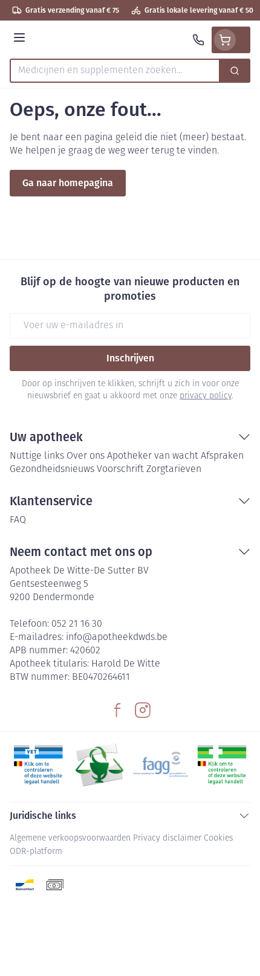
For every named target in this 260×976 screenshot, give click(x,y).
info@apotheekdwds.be (116, 637)
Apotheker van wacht (152, 456)
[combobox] (115, 71)
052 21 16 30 (76, 624)
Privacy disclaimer (167, 838)
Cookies (218, 838)
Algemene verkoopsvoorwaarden (70, 838)
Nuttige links (37, 456)
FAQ (18, 520)
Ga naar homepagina (67, 183)
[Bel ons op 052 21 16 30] (198, 40)
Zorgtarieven (173, 469)
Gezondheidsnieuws (52, 469)
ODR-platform (36, 851)
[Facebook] (117, 710)
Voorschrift (120, 469)
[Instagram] (143, 710)
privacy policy (206, 396)
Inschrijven (130, 358)
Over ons (86, 456)
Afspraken (222, 456)
